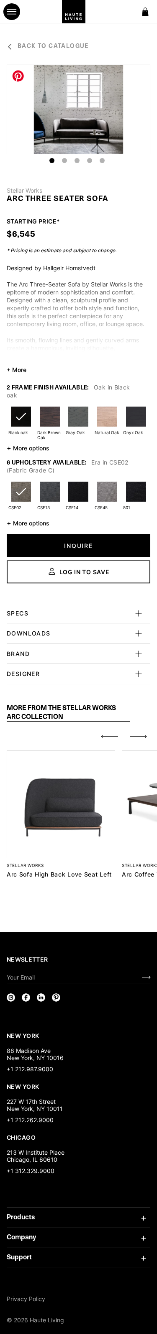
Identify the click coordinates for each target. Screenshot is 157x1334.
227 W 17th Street (31, 1101)
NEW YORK (24, 1035)
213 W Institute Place (35, 1152)
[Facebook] (26, 997)
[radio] (21, 422)
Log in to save (84, 571)
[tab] (68, 713)
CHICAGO (21, 1137)
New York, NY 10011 (35, 1108)
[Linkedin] (41, 997)
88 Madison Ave (29, 1050)
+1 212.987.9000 (30, 1069)
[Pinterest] (56, 997)
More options (28, 448)
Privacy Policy (26, 1298)
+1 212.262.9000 (30, 1119)
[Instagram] (11, 997)
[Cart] (145, 11)
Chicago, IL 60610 (32, 1159)
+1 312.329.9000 (30, 1170)
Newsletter (27, 959)
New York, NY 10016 (35, 1057)
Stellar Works (24, 190)
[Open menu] (11, 11)
